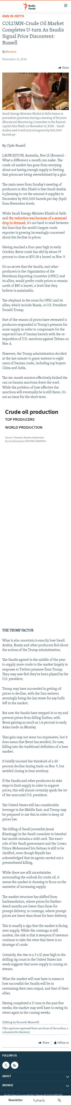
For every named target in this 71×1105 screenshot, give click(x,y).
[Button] (63, 67)
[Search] (59, 1100)
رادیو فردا (39, 1100)
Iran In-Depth (13, 16)
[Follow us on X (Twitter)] (5, 1065)
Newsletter (16, 1100)
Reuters (11, 51)
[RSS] (14, 1065)
